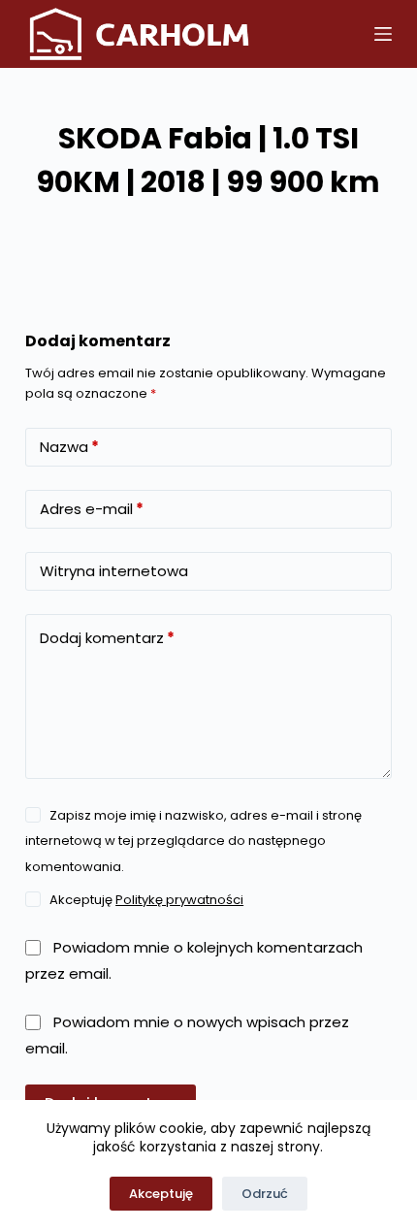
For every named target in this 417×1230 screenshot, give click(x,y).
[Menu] (383, 34)
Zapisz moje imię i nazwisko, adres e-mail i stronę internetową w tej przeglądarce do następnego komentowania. (193, 841)
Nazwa (69, 447)
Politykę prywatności (179, 899)
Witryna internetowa (114, 571)
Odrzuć (264, 1193)
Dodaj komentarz (107, 638)
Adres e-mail (92, 509)
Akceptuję (161, 1193)
